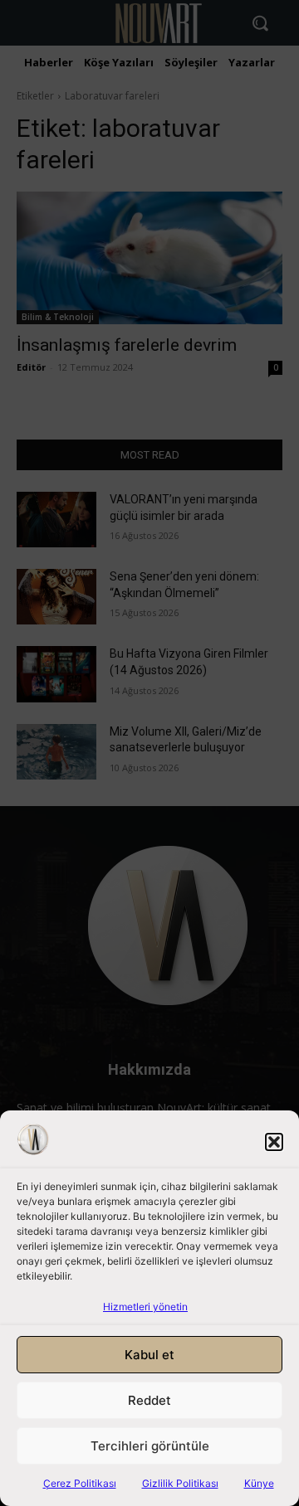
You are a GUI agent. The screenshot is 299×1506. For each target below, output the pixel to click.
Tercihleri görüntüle (150, 1446)
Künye (259, 1483)
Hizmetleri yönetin (145, 1306)
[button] (274, 1142)
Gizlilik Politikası (180, 1483)
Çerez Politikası (79, 1483)
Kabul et (149, 1355)
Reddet (149, 1400)
